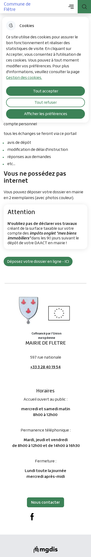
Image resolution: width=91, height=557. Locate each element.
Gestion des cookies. (24, 77)
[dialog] (45, 70)
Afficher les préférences (45, 114)
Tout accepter (45, 91)
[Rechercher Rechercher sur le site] (84, 6)
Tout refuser (45, 102)
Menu (71, 6)
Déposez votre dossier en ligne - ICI (38, 261)
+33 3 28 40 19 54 (45, 367)
